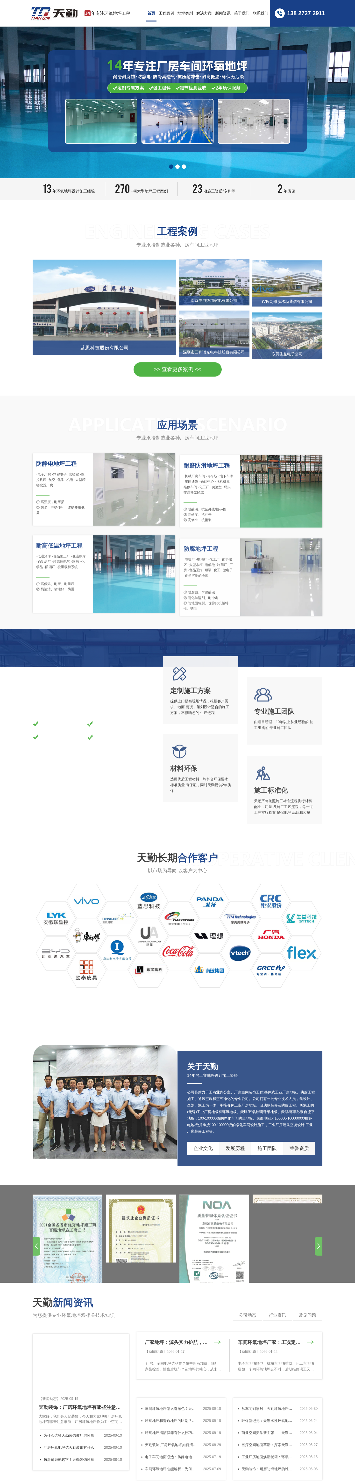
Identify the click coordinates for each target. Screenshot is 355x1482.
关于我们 (241, 13)
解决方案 (204, 13)
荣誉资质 (299, 1136)
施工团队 (267, 1136)
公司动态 (247, 1311)
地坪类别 (185, 13)
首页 (151, 13)
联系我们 (260, 13)
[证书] (67, 1222)
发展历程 (235, 1136)
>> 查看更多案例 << (177, 369)
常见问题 (307, 1311)
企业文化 (203, 1136)
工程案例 (166, 13)
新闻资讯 (223, 13)
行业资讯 (277, 1311)
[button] (171, 166)
